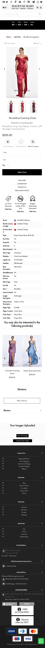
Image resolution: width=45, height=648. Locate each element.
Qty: (3, 165)
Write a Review (22, 400)
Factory (24, 493)
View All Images (22, 436)
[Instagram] (29, 2)
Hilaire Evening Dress (32, 370)
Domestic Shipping (24, 466)
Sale (24, 529)
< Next (38, 43)
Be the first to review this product (22, 123)
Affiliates (24, 469)
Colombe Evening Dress (12, 372)
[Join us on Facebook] (11, 2)
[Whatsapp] (38, 2)
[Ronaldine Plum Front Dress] (33, 106)
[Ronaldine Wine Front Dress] (22, 106)
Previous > (9, 43)
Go (40, 14)
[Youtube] (20, 2)
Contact (24, 512)
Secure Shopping (24, 461)
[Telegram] (33, 1)
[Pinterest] (24, 2)
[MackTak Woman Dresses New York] (22, 7)
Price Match (24, 488)
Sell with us (24, 510)
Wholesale (24, 515)
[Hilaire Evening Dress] (32, 351)
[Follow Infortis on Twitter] (7, 2)
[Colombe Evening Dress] (12, 351)
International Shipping (24, 464)
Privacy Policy (24, 491)
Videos (24, 532)
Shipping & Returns (24, 459)
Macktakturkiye (24, 537)
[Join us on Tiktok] (16, 2)
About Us (24, 507)
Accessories (24, 534)
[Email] (4, 2)
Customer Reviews (24, 486)
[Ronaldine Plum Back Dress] (11, 106)
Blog (24, 483)
